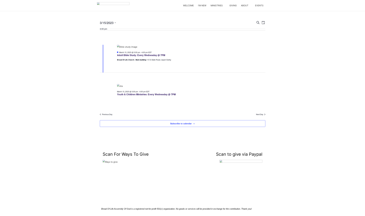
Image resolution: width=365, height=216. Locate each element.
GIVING (233, 5)
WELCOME (188, 5)
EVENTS (259, 5)
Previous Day (107, 114)
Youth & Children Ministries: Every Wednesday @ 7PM (146, 94)
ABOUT (244, 5)
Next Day (259, 114)
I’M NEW (202, 5)
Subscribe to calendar (181, 123)
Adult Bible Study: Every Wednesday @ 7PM (141, 55)
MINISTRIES (217, 5)
